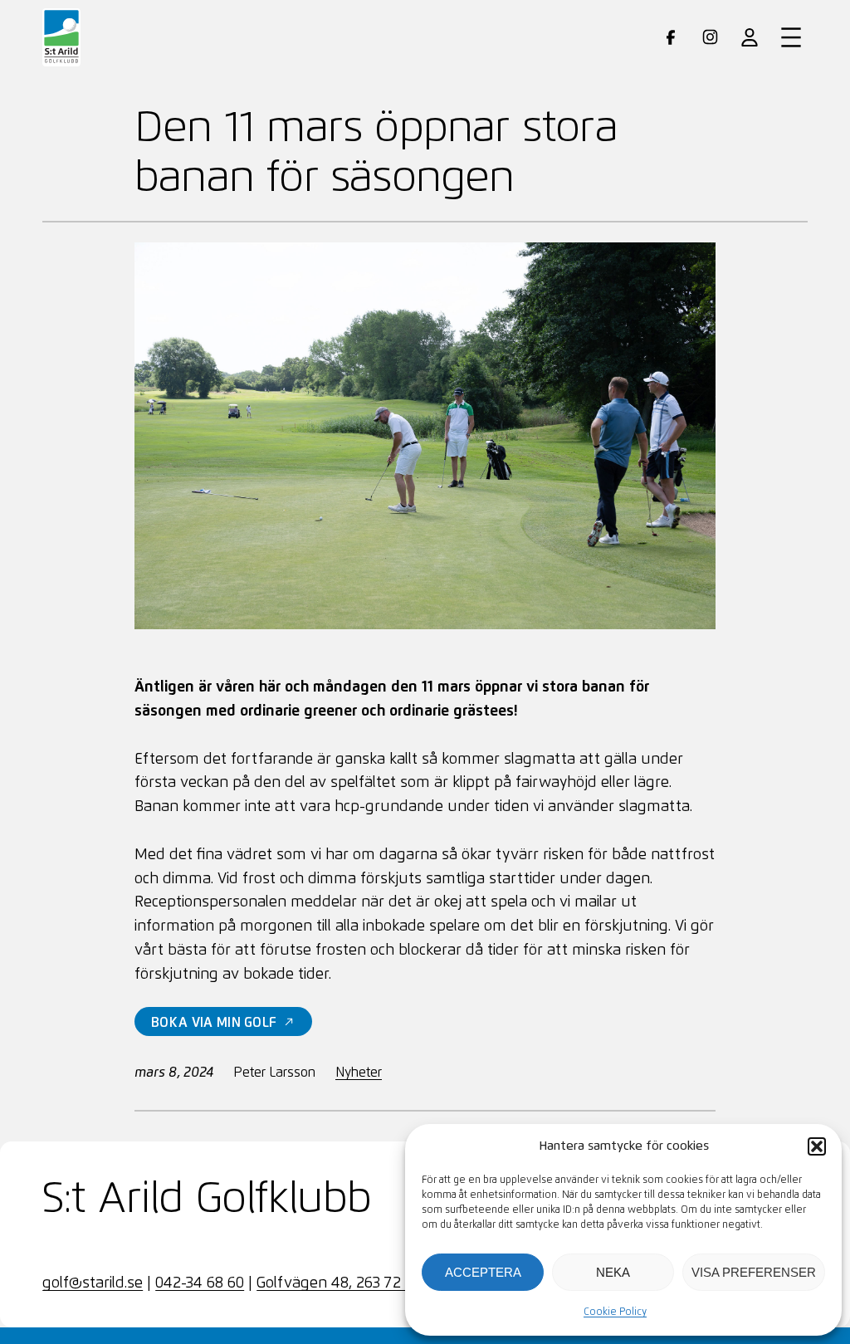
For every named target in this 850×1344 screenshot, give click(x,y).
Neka (613, 1272)
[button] (816, 1146)
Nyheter (358, 1072)
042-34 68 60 (199, 1283)
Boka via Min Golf (213, 1022)
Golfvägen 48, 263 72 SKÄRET (357, 1283)
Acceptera (483, 1272)
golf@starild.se (92, 1283)
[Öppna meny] (791, 37)
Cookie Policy (615, 1312)
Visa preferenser (753, 1272)
